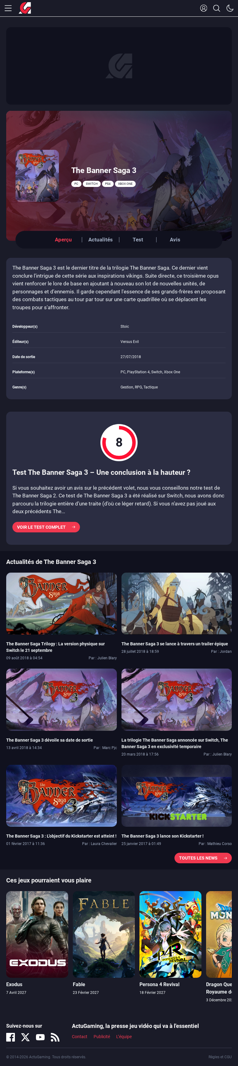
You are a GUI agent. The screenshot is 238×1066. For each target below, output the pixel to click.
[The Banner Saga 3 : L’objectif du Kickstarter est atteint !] (61, 795)
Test (138, 239)
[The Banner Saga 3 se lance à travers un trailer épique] (176, 603)
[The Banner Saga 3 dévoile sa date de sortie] (61, 699)
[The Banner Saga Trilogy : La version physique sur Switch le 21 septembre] (61, 603)
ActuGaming (25, 8)
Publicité (102, 1036)
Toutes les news (198, 858)
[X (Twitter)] (25, 1037)
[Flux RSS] (55, 1037)
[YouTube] (40, 1037)
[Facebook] (10, 1037)
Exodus (14, 984)
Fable (79, 984)
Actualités (100, 239)
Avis (175, 239)
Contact (79, 1036)
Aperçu (63, 239)
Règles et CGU (220, 1057)
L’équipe (124, 1036)
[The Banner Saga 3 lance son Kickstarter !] (176, 795)
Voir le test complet (41, 527)
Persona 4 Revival (159, 984)
